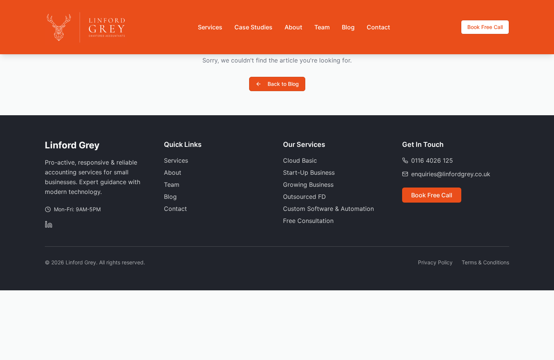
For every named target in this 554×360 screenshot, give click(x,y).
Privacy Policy (435, 262)
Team (322, 27)
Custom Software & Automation (328, 208)
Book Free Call (485, 27)
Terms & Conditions (485, 262)
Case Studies (253, 27)
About (293, 27)
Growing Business (308, 184)
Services (210, 27)
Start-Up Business (309, 172)
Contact (378, 27)
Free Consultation (308, 220)
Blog (348, 27)
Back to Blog (283, 84)
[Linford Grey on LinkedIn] (48, 224)
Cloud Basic (300, 160)
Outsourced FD (304, 196)
